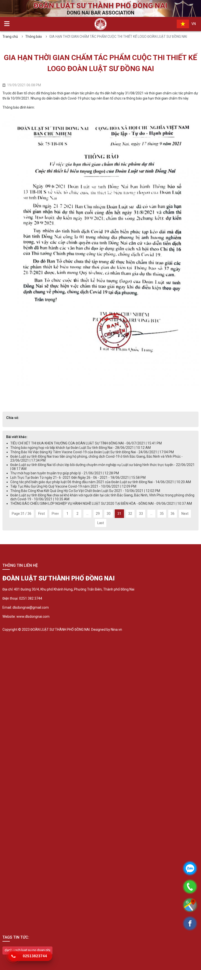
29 (98, 514)
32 (130, 514)
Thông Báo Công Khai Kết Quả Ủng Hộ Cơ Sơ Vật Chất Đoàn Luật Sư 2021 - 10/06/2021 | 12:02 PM (85, 491)
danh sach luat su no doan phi (27, 950)
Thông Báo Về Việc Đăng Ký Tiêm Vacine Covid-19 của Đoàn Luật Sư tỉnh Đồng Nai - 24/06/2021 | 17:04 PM (92, 452)
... (87, 514)
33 (141, 514)
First (41, 514)
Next (184, 514)
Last (100, 523)
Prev (55, 514)
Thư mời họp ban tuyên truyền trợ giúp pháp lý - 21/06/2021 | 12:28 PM (64, 473)
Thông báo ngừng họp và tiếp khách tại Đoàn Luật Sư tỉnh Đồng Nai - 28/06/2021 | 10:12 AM (80, 448)
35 (162, 514)
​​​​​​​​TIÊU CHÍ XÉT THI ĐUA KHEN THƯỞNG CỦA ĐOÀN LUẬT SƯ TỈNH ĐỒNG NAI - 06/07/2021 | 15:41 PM (86, 443)
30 (109, 514)
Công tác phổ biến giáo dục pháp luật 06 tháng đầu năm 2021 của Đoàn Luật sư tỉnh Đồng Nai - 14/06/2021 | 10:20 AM (100, 482)
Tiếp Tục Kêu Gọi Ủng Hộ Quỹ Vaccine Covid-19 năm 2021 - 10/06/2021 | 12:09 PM (73, 486)
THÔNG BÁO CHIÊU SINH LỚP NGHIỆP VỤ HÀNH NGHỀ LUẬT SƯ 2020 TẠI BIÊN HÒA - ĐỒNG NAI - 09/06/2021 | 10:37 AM (101, 503)
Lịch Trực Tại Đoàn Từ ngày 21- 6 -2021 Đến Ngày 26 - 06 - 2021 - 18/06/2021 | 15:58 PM (78, 477)
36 (173, 514)
